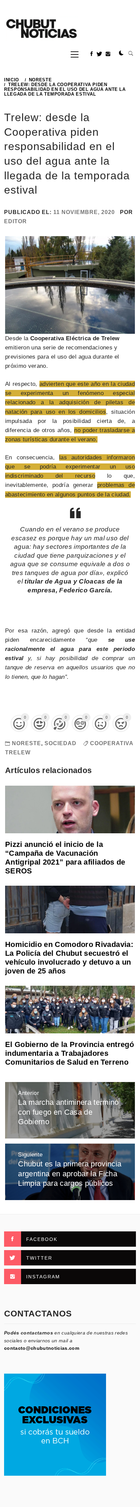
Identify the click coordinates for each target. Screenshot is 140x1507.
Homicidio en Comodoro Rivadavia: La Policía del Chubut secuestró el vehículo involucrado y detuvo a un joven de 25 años (69, 957)
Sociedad (60, 743)
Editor (15, 221)
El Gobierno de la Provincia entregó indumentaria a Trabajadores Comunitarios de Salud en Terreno (69, 1053)
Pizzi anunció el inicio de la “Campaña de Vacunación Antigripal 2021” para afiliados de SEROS (65, 857)
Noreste (26, 743)
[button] (121, 53)
